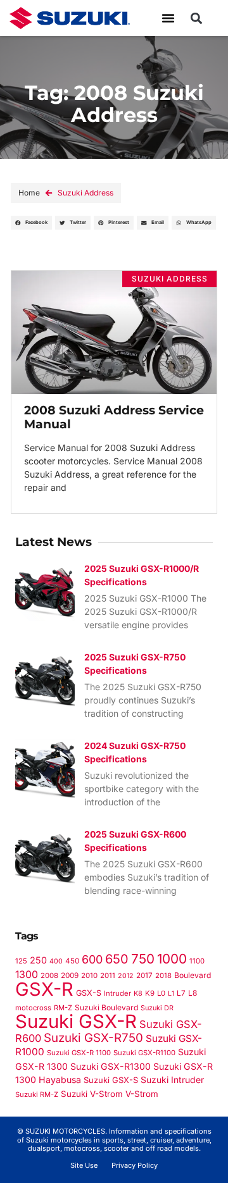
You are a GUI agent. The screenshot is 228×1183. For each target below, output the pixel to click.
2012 (126, 976)
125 (21, 961)
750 (143, 959)
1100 (197, 961)
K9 (150, 993)
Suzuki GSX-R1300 (110, 1066)
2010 (89, 975)
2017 (144, 975)
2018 (163, 975)
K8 (138, 993)
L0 (161, 993)
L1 (171, 993)
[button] (168, 18)
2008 (49, 975)
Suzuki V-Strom (92, 1094)
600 (92, 959)
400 (56, 961)
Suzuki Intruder (172, 1079)
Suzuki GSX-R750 (93, 1038)
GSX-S (88, 993)
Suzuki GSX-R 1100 (79, 1052)
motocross (33, 1007)
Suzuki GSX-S (111, 1080)
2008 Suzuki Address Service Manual (114, 417)
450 (72, 961)
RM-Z (63, 1007)
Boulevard (192, 975)
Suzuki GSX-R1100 (144, 1052)
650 (117, 959)
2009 (70, 975)
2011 (107, 975)
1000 (172, 959)
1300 (26, 975)
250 (38, 960)
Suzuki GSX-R (76, 1021)
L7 (181, 993)
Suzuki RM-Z (36, 1094)
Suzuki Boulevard (106, 1007)
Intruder (117, 993)
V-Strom (141, 1094)
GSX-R (44, 989)
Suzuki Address (85, 192)
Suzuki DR (157, 1007)
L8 (192, 993)
